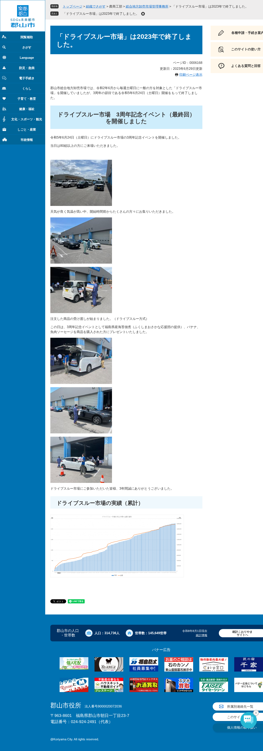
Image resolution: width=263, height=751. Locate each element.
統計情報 (201, 635)
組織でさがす (96, 6)
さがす (26, 47)
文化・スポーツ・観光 (26, 119)
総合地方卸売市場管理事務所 (147, 6)
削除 (143, 14)
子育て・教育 (26, 98)
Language (27, 57)
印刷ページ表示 (190, 74)
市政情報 (27, 139)
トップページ (72, 6)
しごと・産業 (26, 129)
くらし (26, 88)
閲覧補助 (27, 37)
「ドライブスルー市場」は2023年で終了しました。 (101, 13)
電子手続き (27, 78)
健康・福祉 (27, 109)
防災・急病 (27, 68)
